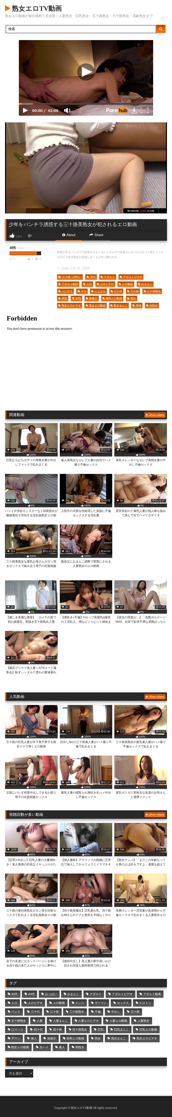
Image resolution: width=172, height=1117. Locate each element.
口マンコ (17, 1029)
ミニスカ (100, 291)
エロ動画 (127, 284)
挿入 (34, 1038)
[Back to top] (159, 1104)
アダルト (109, 277)
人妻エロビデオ (88, 1020)
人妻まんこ (60, 1020)
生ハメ (44, 1047)
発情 (138, 305)
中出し (115, 1011)
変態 (64, 298)
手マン (15, 1038)
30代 (93, 277)
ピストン (145, 1003)
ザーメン (101, 1003)
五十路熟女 (18, 1020)
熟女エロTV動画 (36, 8)
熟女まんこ (120, 305)
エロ (89, 284)
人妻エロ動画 (118, 1020)
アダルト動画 (70, 284)
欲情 (78, 298)
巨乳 (101, 1029)
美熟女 (154, 305)
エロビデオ (107, 284)
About (70, 235)
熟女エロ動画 (97, 305)
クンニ (79, 1003)
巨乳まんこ (121, 1029)
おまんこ (146, 284)
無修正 (93, 298)
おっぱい (51, 994)
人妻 (40, 1020)
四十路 (57, 1029)
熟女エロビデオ (71, 305)
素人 (62, 1047)
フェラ (15, 1011)
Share (98, 235)
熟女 (133, 298)
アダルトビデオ (132, 277)
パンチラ (67, 291)
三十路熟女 (154, 291)
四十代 (38, 1029)
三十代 (118, 291)
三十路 (134, 291)
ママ (83, 291)
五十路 (135, 1011)
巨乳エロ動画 (148, 1029)
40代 (31, 994)
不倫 (98, 1011)
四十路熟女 (79, 1029)
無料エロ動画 (114, 298)
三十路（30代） (72, 277)
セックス (123, 1003)
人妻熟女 (143, 1020)
